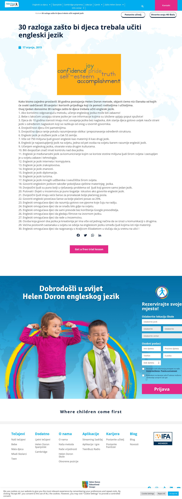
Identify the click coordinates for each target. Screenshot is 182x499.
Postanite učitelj (133, 14)
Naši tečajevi (18, 439)
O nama (63, 439)
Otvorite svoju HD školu (163, 14)
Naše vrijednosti (68, 449)
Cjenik (97, 4)
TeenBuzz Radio (91, 449)
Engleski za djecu (40, 4)
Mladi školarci (19, 454)
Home (37, 13)
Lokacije (88, 4)
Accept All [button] (173, 493)
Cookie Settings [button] (148, 493)
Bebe (14, 444)
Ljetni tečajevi (42, 439)
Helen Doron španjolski (42, 445)
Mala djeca (17, 449)
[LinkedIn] (100, 235)
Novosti (134, 444)
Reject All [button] (161, 493)
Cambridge (41, 451)
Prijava (162, 389)
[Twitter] (85, 235)
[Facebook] (78, 235)
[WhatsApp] (93, 235)
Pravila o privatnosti (169, 371)
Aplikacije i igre (90, 444)
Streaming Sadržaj (92, 439)
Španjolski (57, 4)
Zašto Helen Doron (113, 4)
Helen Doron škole (66, 455)
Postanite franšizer (111, 445)
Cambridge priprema (73, 4)
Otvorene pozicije (68, 461)
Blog (132, 439)
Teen (14, 458)
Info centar (77, 8)
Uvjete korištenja (153, 371)
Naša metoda (66, 444)
